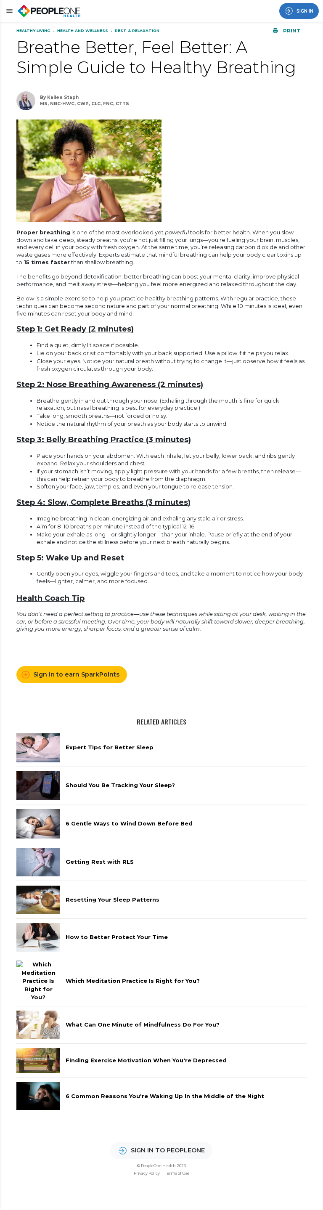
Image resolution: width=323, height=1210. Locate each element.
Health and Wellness (83, 30)
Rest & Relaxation (137, 30)
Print (291, 31)
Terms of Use (177, 1173)
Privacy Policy (147, 1173)
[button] (8, 11)
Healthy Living (34, 30)
